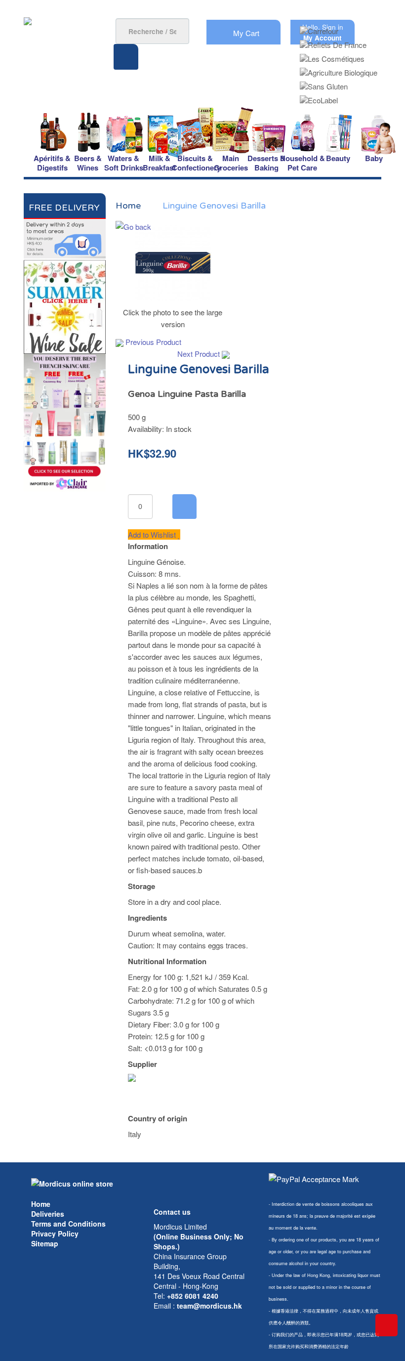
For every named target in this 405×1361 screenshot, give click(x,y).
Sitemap (44, 1243)
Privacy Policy (55, 1233)
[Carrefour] (319, 28)
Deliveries (47, 1214)
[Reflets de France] (333, 42)
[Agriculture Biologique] (338, 69)
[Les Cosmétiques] (332, 55)
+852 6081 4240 (192, 1296)
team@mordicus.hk (209, 1306)
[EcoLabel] (319, 97)
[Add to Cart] (184, 506)
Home (40, 1204)
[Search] (126, 57)
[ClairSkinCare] (65, 422)
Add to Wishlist (153, 534)
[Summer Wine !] (65, 305)
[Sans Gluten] (324, 83)
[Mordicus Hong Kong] (72, 1183)
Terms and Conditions (68, 1224)
